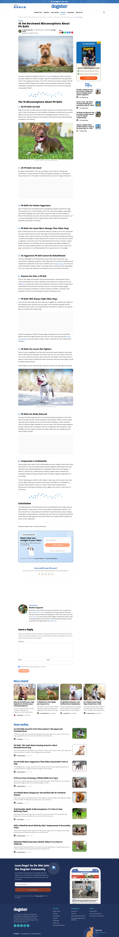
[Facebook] (15, 7)
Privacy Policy (39, 896)
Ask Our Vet (79, 12)
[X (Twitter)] (20, 7)
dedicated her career (37, 612)
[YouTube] (22, 7)
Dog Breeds (70, 12)
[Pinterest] (25, 7)
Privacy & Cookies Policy (51, 558)
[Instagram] (17, 7)
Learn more (79, 17)
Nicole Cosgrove (28, 30)
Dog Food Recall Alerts (59, 925)
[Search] (104, 12)
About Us (73, 913)
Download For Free (89, 78)
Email (48, 659)
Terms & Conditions (38, 558)
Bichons (23, 284)
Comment (21, 641)
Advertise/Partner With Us (78, 916)
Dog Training (55, 12)
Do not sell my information (97, 916)
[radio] (39, 574)
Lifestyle (62, 12)
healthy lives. (53, 621)
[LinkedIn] (70, 32)
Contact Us (74, 911)
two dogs (33, 616)
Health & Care (38, 12)
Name (20, 659)
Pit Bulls (47, 76)
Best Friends (59, 264)
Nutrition (46, 12)
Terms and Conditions (95, 913)
